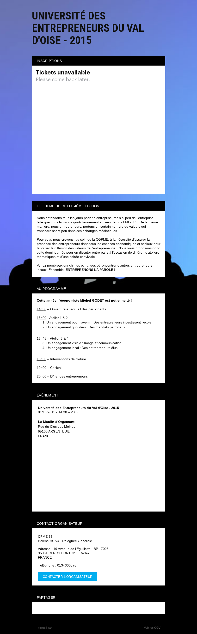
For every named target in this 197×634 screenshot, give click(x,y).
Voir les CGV (152, 627)
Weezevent (59, 627)
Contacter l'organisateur (67, 577)
